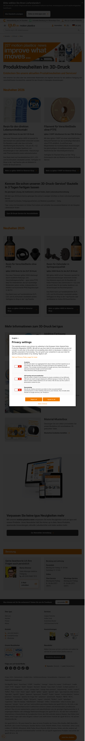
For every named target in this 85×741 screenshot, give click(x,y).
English (14, 338)
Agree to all (51, 399)
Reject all (34, 399)
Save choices (42, 404)
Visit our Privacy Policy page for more (24, 357)
